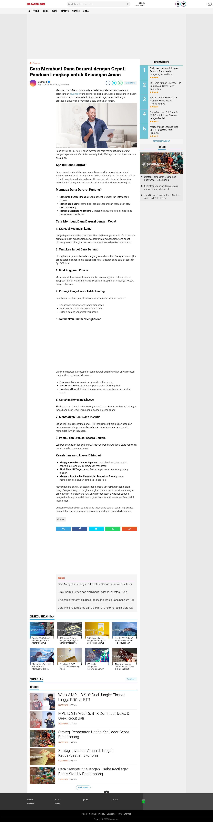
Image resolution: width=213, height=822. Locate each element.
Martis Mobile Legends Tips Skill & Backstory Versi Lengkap (164, 130)
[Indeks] (178, 4)
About (84, 814)
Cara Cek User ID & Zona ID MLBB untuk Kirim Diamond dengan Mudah (164, 115)
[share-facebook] (108, 83)
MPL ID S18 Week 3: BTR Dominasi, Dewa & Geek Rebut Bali (93, 716)
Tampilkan (131, 679)
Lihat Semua (83, 787)
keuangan (75, 93)
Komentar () (130, 83)
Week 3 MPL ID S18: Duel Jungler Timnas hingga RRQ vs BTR (91, 697)
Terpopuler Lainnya (161, 141)
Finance (76, 11)
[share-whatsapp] (120, 83)
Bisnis (46, 11)
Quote (54, 11)
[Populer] (183, 4)
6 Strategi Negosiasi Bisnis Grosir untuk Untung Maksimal (161, 187)
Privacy (101, 814)
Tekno (36, 11)
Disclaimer (111, 814)
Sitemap (127, 814)
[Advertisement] (106, 36)
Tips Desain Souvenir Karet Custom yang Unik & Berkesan (162, 197)
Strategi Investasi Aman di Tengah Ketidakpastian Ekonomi (85, 753)
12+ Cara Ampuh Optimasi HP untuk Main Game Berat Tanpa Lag (165, 86)
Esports (65, 11)
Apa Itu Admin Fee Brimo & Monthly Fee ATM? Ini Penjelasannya (163, 100)
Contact (93, 814)
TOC (120, 814)
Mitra (86, 11)
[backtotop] (106, 793)
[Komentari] (129, 529)
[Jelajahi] (209, 4)
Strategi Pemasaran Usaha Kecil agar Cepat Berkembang (93, 734)
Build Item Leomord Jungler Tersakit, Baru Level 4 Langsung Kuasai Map (164, 71)
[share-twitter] (114, 83)
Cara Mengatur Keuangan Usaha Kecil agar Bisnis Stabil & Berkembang (93, 771)
